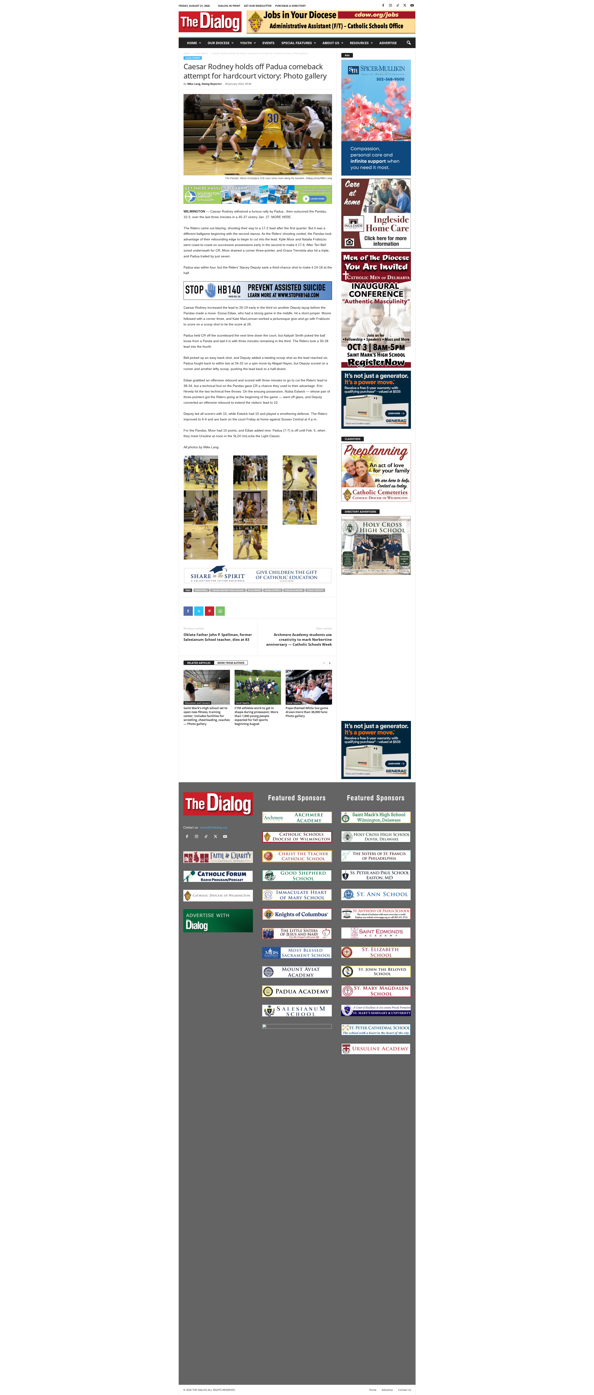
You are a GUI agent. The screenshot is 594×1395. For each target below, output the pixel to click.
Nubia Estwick (273, 590)
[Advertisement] (376, 647)
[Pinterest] (209, 611)
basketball (201, 590)
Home (192, 43)
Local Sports (201, 53)
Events (268, 43)
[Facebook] (383, 5)
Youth (246, 43)
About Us (331, 43)
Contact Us (404, 1390)
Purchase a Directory (290, 5)
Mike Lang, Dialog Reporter (204, 83)
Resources (359, 43)
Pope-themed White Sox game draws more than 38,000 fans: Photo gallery (307, 712)
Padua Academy (294, 590)
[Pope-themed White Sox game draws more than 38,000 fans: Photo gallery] (309, 687)
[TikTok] (397, 5)
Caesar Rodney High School (228, 590)
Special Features (296, 43)
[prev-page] (324, 663)
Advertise (388, 43)
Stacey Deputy (315, 590)
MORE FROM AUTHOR (230, 663)
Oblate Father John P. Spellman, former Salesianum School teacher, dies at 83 (218, 637)
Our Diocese (218, 43)
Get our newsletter (257, 5)
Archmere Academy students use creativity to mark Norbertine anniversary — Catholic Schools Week (299, 639)
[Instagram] (390, 5)
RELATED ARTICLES (198, 663)
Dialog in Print (229, 5)
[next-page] (329, 663)
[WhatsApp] (220, 611)
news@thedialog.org (213, 827)
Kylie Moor (254, 590)
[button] (409, 43)
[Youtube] (412, 5)
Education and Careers (197, 702)
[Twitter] (405, 5)
